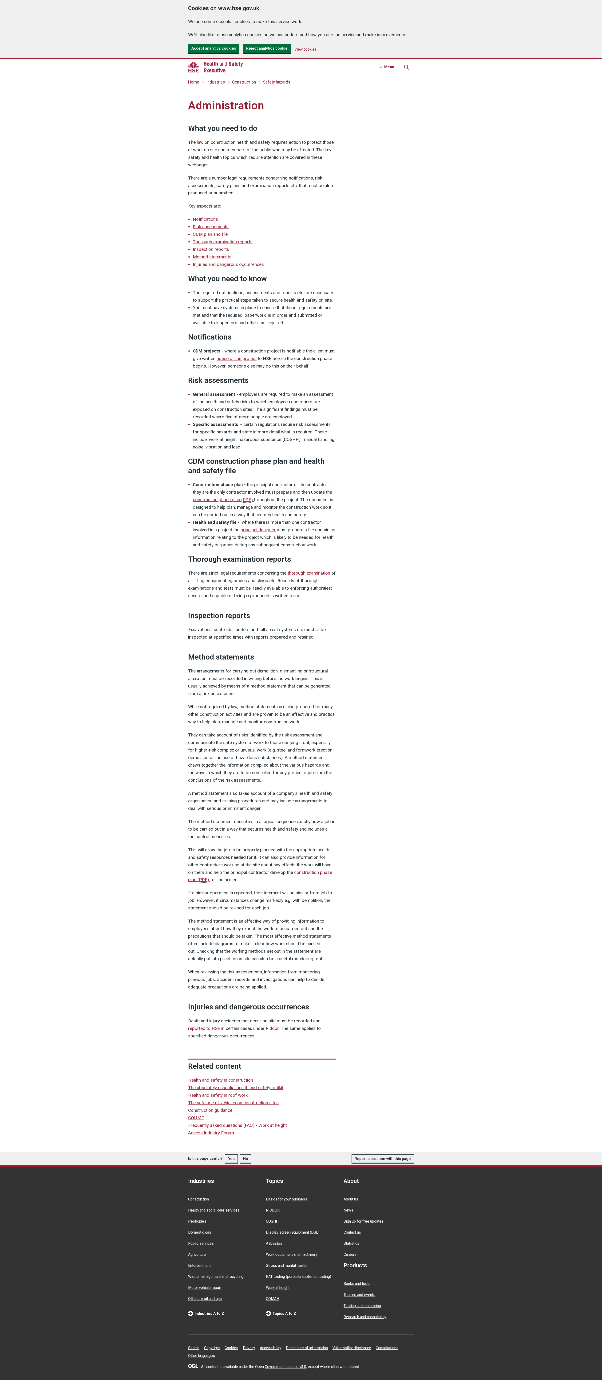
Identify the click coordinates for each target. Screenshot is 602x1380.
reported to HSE (204, 1028)
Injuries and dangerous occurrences (228, 264)
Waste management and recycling (215, 1276)
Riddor (272, 1028)
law (200, 142)
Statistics (351, 1243)
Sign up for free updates (364, 1221)
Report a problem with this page (383, 1158)
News (348, 1210)
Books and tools (357, 1283)
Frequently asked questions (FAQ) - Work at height (237, 1125)
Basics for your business (286, 1199)
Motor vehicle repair (204, 1287)
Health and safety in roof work (218, 1095)
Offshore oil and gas (205, 1298)
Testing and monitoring (362, 1306)
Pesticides (197, 1221)
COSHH (272, 1221)
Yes (231, 1158)
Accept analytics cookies (213, 48)
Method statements (212, 257)
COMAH (272, 1298)
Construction (244, 82)
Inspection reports (211, 249)
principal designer (258, 529)
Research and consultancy (365, 1317)
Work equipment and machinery (291, 1254)
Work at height (277, 1287)
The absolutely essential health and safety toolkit (235, 1087)
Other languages (201, 1355)
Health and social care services (214, 1210)
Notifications (205, 219)
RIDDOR (273, 1210)
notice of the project (237, 358)
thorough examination (309, 573)
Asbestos (274, 1243)
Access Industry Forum (211, 1133)
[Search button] (406, 67)
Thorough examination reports (223, 241)
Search (193, 1348)
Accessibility (270, 1348)
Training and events (359, 1294)
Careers (350, 1254)
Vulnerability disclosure (352, 1348)
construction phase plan (223, 499)
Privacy (249, 1348)
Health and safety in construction (220, 1080)
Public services (201, 1243)
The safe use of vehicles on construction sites (233, 1102)
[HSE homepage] (215, 67)
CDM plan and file (210, 234)
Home (193, 82)
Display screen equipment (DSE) (292, 1232)
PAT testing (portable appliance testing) (298, 1276)
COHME (196, 1117)
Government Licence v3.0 (285, 1366)
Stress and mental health (286, 1265)
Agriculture (197, 1254)
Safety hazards (276, 82)
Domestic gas (199, 1232)
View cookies (305, 49)
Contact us (352, 1232)
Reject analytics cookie (267, 48)
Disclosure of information (307, 1348)
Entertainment (199, 1265)
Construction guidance (210, 1110)
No (245, 1158)
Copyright (212, 1348)
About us (351, 1199)
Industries (215, 82)
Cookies (231, 1348)
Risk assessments (211, 226)
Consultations (387, 1348)
